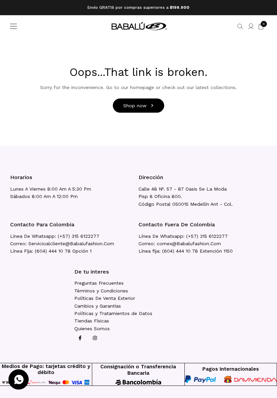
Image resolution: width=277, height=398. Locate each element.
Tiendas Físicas (91, 320)
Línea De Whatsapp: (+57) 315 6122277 (54, 236)
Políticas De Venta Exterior (104, 298)
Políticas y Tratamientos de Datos (113, 313)
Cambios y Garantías (97, 306)
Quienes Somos (92, 328)
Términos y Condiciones (101, 290)
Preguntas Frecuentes (99, 283)
